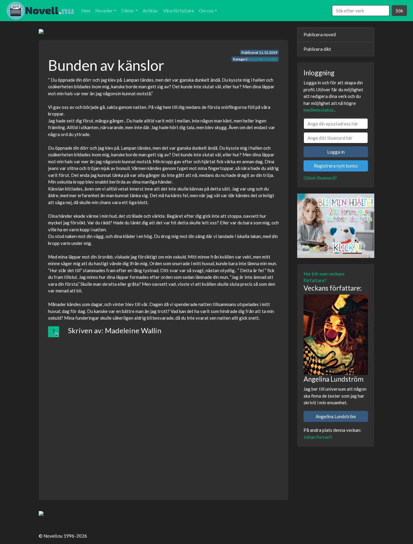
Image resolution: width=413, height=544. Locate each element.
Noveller (104, 10)
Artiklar (150, 10)
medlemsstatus (318, 109)
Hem (85, 10)
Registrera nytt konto (336, 165)
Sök (399, 10)
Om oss (206, 10)
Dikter (127, 10)
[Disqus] (163, 413)
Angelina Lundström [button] (336, 416)
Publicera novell (320, 34)
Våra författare (178, 10)
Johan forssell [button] (318, 437)
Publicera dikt (317, 49)
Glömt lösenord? (320, 178)
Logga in (336, 152)
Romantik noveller (263, 59)
